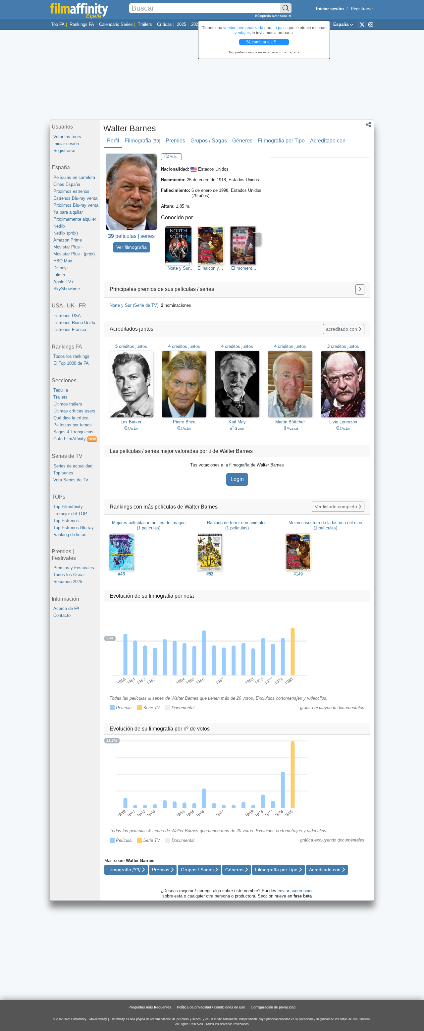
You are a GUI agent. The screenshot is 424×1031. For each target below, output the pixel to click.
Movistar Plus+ (67, 246)
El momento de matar (242, 268)
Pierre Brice (184, 421)
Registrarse (362, 8)
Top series (63, 472)
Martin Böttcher (290, 421)
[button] (368, 125)
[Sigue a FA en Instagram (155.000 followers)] (370, 24)
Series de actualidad (72, 465)
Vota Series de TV (70, 479)
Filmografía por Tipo (281, 140)
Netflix (59, 226)
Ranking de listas (69, 534)
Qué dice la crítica (70, 417)
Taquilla (60, 390)
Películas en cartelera (74, 177)
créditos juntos (131, 346)
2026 (195, 24)
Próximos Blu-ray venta (75, 205)
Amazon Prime (67, 240)
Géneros (242, 140)
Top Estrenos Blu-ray (73, 527)
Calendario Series (116, 24)
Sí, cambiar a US (261, 42)
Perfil (113, 140)
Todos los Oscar (69, 574)
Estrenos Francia (69, 329)
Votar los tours (67, 136)
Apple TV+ (63, 281)
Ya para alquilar (68, 212)
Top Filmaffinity (68, 506)
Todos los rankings (71, 356)
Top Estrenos (66, 520)
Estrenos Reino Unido (74, 322)
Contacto (62, 615)
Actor (174, 156)
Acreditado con (327, 140)
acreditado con (342, 329)
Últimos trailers (67, 404)
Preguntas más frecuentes (150, 1007)
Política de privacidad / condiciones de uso (211, 1007)
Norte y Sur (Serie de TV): (150, 305)
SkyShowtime (66, 288)
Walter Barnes (129, 128)
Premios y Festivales (73, 567)
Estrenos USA (67, 315)
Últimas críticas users (74, 410)
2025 (181, 24)
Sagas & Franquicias (73, 431)
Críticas (164, 24)
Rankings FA (82, 24)
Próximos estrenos (71, 191)
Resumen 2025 (67, 581)
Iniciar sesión (66, 143)
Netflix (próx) (65, 233)
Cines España (66, 184)
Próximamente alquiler (74, 219)
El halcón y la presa (210, 268)
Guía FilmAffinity (74, 438)
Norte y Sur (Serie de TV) (178, 268)
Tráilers (145, 24)
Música (292, 428)
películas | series (131, 236)
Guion (239, 428)
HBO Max (62, 260)
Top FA (58, 24)
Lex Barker (131, 421)
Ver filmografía (131, 247)
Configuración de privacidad (273, 1007)
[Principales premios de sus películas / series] (359, 289)
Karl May (237, 421)
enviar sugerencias (296, 890)
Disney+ (61, 267)
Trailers (60, 397)
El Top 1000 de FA (71, 363)
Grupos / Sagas (208, 140)
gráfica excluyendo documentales (332, 707)
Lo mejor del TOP (70, 513)
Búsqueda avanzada (271, 16)
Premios (175, 140)
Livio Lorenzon (343, 421)
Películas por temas (72, 424)
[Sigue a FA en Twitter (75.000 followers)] (362, 24)
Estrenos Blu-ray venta (75, 198)
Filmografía (142, 140)
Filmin (59, 274)
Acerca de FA (66, 608)
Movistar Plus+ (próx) (74, 253)
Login (237, 479)
